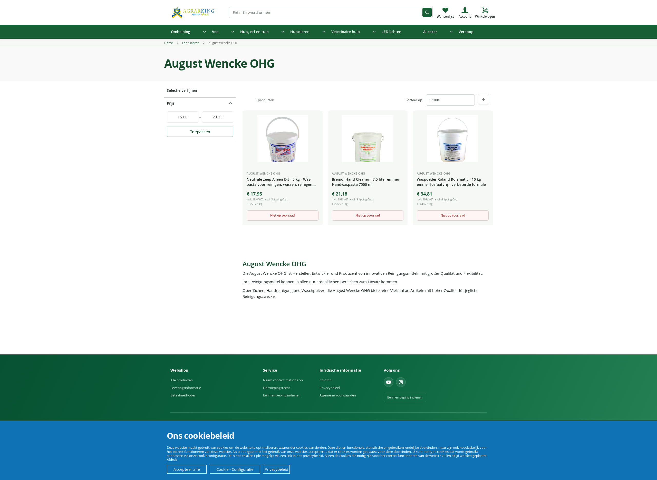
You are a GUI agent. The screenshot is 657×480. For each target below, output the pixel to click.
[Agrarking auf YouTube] (388, 382)
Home (169, 43)
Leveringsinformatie (185, 387)
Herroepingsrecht (276, 387)
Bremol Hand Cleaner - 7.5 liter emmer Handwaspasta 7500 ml (365, 182)
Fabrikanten (191, 43)
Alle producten (181, 380)
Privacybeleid (330, 387)
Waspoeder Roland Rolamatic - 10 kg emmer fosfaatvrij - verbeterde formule (451, 182)
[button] (315, 119)
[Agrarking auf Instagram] (401, 382)
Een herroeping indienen (282, 395)
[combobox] (331, 12)
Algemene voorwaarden (338, 395)
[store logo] (193, 12)
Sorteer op (413, 100)
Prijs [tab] (171, 103)
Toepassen (200, 132)
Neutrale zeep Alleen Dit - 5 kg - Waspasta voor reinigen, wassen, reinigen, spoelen (280, 182)
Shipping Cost (279, 199)
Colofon (326, 380)
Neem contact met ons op (283, 380)
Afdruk (172, 459)
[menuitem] (186, 32)
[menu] (328, 32)
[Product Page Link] (283, 138)
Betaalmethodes (183, 395)
